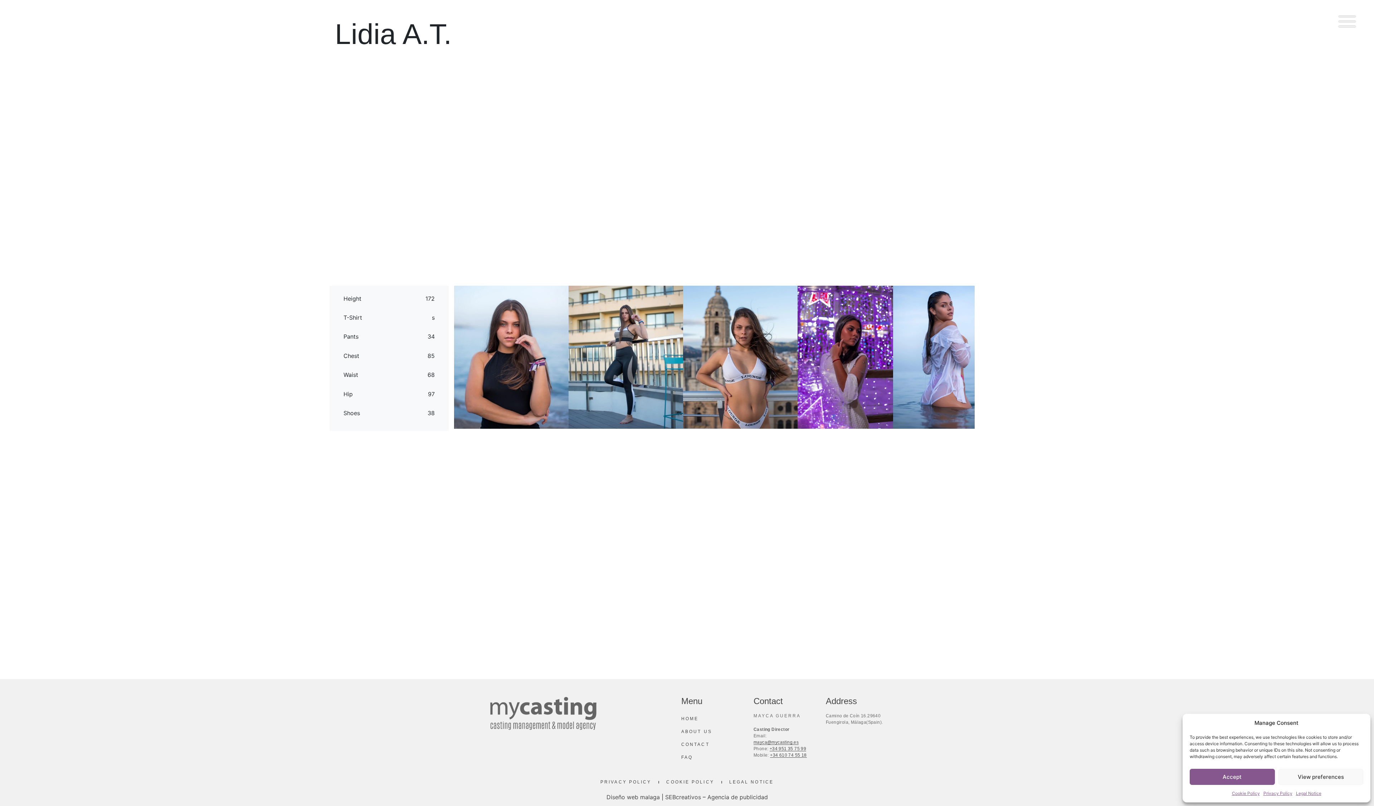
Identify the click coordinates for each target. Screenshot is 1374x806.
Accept (1232, 776)
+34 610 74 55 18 (788, 755)
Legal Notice (1308, 793)
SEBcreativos (683, 797)
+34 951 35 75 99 (788, 748)
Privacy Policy (1277, 793)
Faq (687, 757)
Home (689, 718)
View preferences (1321, 776)
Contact (695, 744)
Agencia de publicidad (737, 797)
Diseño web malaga (633, 797)
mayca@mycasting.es (776, 742)
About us (696, 731)
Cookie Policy (1246, 793)
